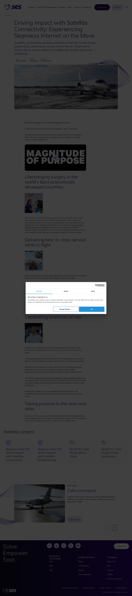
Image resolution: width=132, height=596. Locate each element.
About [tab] (93, 291)
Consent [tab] (39, 291)
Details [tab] (66, 291)
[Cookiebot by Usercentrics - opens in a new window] (96, 285)
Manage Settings (64, 309)
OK (92, 309)
